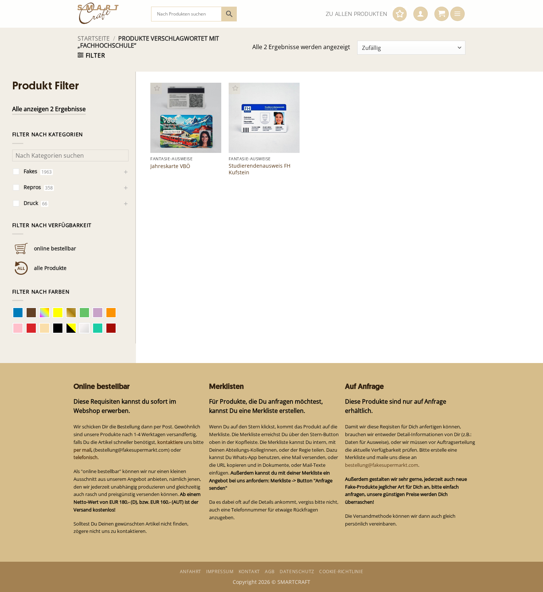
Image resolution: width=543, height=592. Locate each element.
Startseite (94, 38)
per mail (82, 449)
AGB (270, 571)
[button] (420, 14)
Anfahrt (190, 571)
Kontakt (249, 571)
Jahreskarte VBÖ (170, 166)
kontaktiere (170, 442)
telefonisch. (86, 457)
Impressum (219, 571)
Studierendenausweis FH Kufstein (259, 169)
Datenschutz (297, 571)
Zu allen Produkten (356, 14)
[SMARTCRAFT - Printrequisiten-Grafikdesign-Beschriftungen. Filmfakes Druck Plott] (109, 14)
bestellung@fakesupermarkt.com (381, 465)
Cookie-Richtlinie (341, 571)
